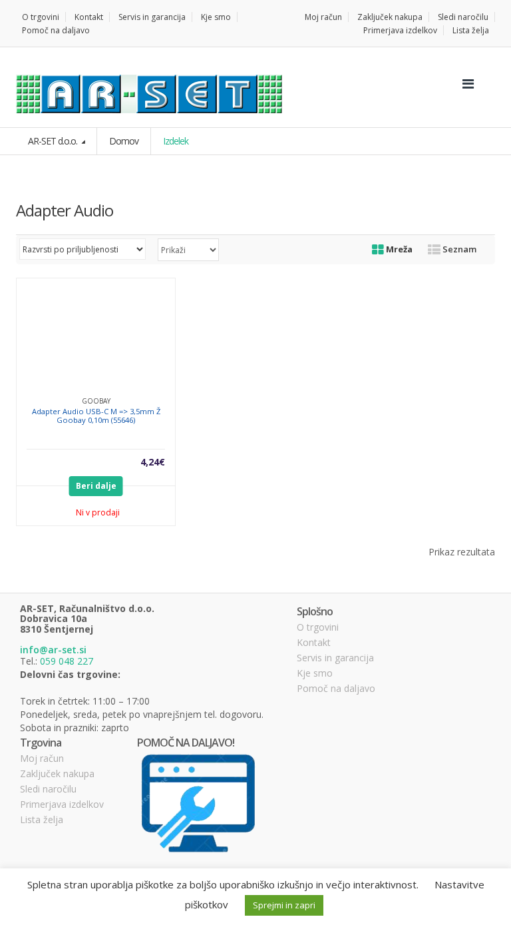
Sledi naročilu (463, 17)
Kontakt (89, 17)
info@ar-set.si (53, 649)
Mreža (398, 249)
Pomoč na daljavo (56, 30)
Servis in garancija (152, 17)
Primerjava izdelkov (400, 30)
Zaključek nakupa (390, 17)
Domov (123, 141)
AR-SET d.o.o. (53, 141)
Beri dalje (96, 485)
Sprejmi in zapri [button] (284, 905)
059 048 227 (66, 661)
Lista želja (470, 30)
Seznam (458, 249)
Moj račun (323, 17)
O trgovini (40, 17)
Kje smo (216, 17)
